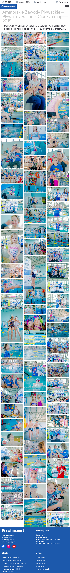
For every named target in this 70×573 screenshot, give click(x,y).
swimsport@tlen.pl (26, 2)
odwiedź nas (41, 2)
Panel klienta (64, 2)
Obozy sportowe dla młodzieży (12, 566)
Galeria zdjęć (40, 563)
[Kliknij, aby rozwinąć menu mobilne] (67, 6)
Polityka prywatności (43, 569)
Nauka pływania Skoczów (10, 557)
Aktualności (40, 566)
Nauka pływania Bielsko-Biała (11, 560)
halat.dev (10, 571)
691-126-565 (9, 2)
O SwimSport (40, 557)
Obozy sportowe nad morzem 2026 (13, 563)
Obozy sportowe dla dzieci (10, 569)
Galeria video (40, 560)
